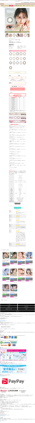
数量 (10, 83)
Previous (4, 35)
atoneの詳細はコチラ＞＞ (3, 364)
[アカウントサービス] (33, 3)
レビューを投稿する (17, 207)
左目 (10, 75)
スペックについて (17, 203)
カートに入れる (18, 89)
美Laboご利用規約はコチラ (3, 320)
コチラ (13, 111)
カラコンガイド (26, 304)
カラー (11, 50)
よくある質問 (8, 304)
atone (14, 363)
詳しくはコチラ (2, 420)
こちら (6, 396)
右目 (19, 75)
